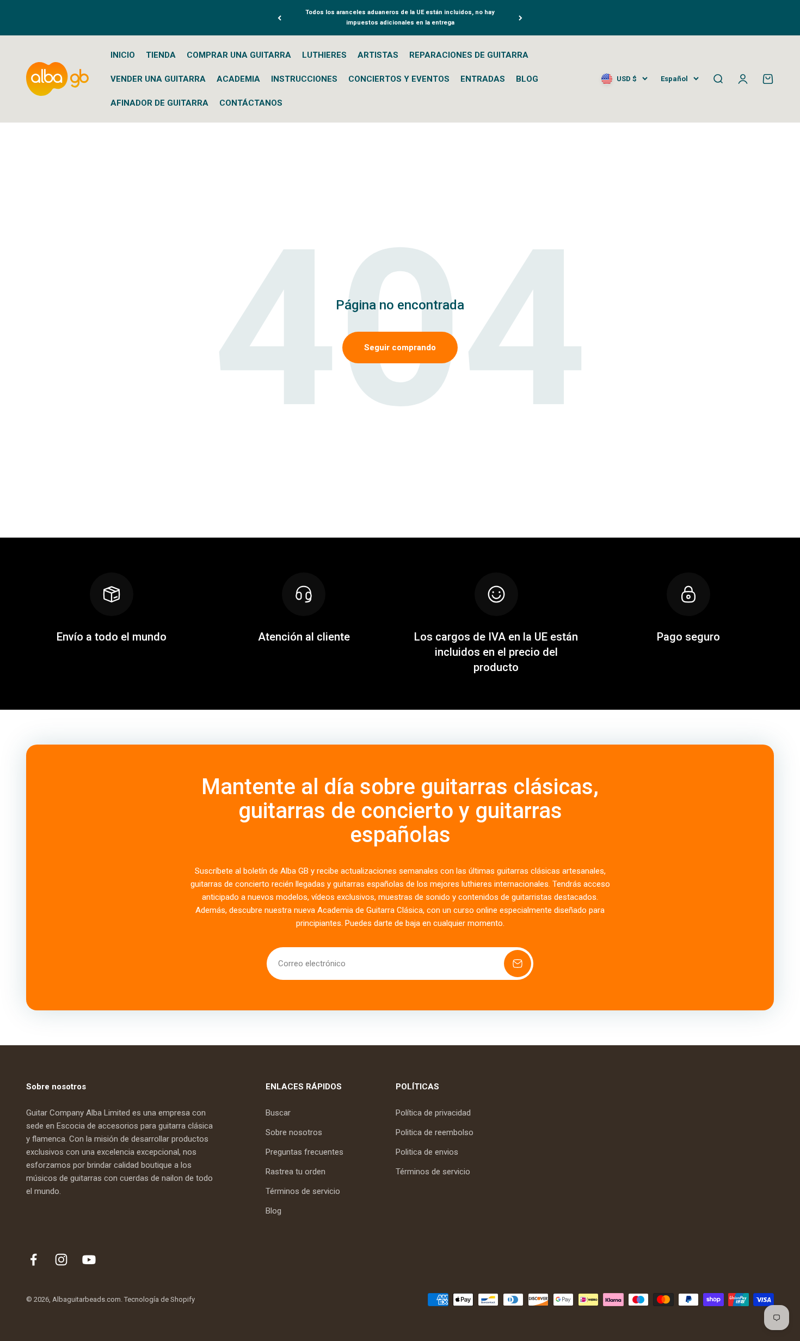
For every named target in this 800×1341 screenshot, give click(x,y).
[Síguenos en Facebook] (33, 1259)
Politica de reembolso (434, 1132)
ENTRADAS (482, 79)
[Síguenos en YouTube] (89, 1259)
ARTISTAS (378, 55)
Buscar (278, 1113)
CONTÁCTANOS (250, 103)
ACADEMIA (238, 79)
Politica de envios (427, 1152)
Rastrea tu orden (295, 1172)
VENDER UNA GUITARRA (158, 79)
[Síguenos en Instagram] (61, 1259)
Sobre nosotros (294, 1132)
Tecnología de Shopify (159, 1299)
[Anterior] (279, 18)
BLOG (527, 79)
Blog (273, 1211)
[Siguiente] (520, 18)
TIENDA (161, 55)
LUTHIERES (324, 55)
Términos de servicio (303, 1191)
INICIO (122, 55)
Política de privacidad (433, 1113)
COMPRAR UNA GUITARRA (239, 55)
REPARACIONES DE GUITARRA (468, 55)
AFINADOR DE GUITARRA (159, 103)
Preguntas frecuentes (304, 1152)
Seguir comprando (400, 347)
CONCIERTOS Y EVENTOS (399, 79)
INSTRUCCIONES (304, 79)
